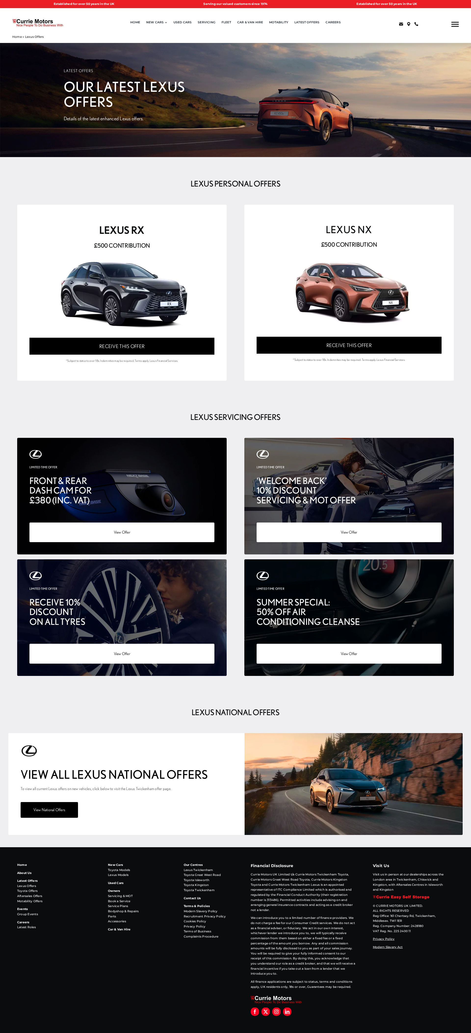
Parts (112, 916)
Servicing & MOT (120, 896)
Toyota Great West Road (202, 875)
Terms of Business (197, 931)
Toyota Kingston (196, 885)
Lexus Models (118, 875)
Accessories (117, 921)
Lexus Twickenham (198, 870)
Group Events (27, 914)
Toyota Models (119, 870)
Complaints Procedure (201, 936)
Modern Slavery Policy (201, 911)
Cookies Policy (195, 921)
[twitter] (266, 1011)
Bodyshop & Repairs (123, 911)
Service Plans (118, 906)
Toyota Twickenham (199, 890)
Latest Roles (26, 927)
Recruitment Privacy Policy (205, 916)
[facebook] (255, 1011)
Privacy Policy (194, 926)
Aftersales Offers (29, 896)
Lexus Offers (26, 886)
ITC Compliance (289, 889)
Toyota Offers (27, 891)
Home (17, 37)
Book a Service (119, 901)
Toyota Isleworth (196, 880)
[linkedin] (287, 1011)
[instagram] (276, 1011)
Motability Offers (29, 901)
